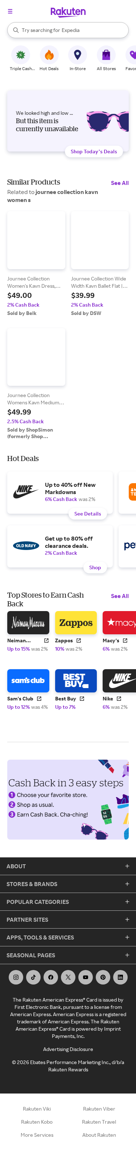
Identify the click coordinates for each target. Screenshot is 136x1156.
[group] (36, 263)
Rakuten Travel (99, 1122)
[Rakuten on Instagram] (16, 977)
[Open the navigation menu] (10, 11)
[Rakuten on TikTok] (33, 977)
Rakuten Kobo (37, 1122)
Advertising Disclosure (68, 1049)
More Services (37, 1135)
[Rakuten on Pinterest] (103, 977)
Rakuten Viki (37, 1109)
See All (120, 182)
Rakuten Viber (99, 1109)
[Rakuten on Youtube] (85, 977)
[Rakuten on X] (68, 977)
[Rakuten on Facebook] (51, 977)
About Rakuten (99, 1135)
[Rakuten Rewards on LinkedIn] (120, 977)
